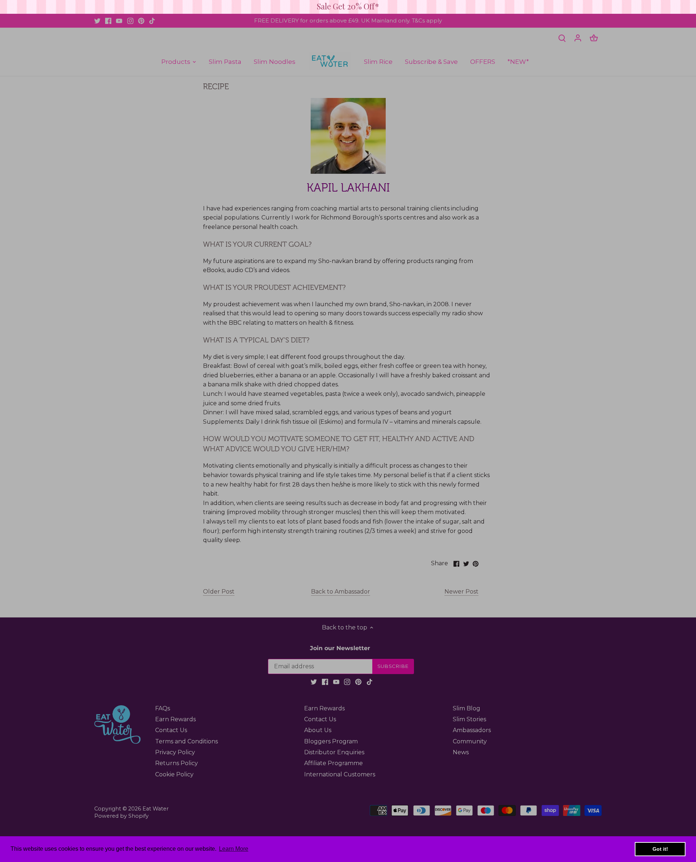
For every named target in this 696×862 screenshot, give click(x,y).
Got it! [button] (660, 849)
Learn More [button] (233, 849)
